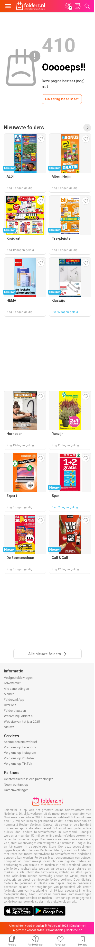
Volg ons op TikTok (18, 763)
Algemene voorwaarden (28, 930)
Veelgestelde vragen (18, 677)
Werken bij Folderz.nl (18, 716)
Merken (9, 694)
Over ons (10, 705)
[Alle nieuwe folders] (87, 128)
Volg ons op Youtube (19, 758)
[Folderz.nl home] (30, 6)
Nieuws (9, 727)
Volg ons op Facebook (20, 747)
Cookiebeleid (74, 930)
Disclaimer (77, 925)
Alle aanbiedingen (16, 688)
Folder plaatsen (15, 710)
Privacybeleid (55, 930)
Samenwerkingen (16, 790)
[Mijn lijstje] (77, 6)
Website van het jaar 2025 (22, 721)
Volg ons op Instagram (20, 752)
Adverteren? (12, 683)
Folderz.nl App (14, 699)
